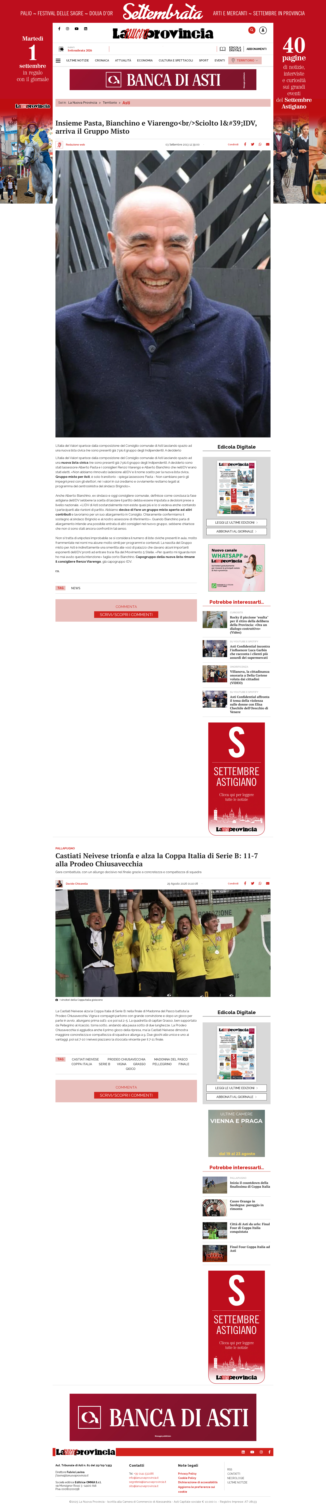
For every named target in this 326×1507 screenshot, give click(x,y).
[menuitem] (77, 60)
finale (183, 1064)
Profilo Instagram (70, 28)
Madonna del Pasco (171, 1059)
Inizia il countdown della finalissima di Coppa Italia (250, 1185)
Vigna (121, 1064)
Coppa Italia (82, 1064)
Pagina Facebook (62, 28)
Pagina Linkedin (88, 28)
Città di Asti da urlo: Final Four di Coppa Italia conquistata (250, 1228)
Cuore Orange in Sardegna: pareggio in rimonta (247, 1205)
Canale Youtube (79, 28)
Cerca (251, 30)
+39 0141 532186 (144, 1473)
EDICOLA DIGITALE (235, 49)
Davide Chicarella (77, 883)
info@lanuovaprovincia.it (143, 1477)
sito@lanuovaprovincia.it (143, 1486)
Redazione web (75, 144)
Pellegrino (162, 1064)
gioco (130, 1069)
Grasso (139, 1064)
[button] (263, 30)
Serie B (104, 1064)
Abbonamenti (257, 49)
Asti (126, 102)
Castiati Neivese (85, 1059)
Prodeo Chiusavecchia (126, 1059)
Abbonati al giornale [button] (234, 531)
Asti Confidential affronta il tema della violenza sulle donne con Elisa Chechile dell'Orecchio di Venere (249, 704)
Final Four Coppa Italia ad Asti (250, 1249)
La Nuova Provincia (82, 102)
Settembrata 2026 (80, 50)
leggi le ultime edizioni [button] (234, 522)
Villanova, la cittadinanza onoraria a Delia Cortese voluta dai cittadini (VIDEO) (249, 677)
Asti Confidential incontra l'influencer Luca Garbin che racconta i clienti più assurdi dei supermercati (250, 652)
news (75, 588)
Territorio (110, 102)
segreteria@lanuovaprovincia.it (147, 1481)
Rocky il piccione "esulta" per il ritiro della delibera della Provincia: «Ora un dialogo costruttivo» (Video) (249, 624)
